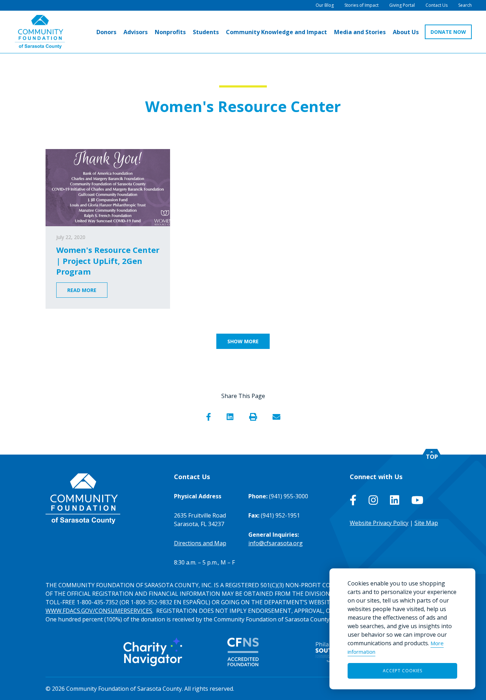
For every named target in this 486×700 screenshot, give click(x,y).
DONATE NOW (448, 31)
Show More (243, 341)
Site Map (426, 523)
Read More (81, 290)
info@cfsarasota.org (275, 543)
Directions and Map (200, 543)
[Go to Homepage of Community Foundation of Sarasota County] (39, 32)
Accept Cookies (402, 671)
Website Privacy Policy (379, 523)
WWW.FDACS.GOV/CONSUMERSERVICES (99, 611)
